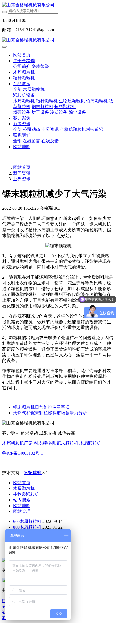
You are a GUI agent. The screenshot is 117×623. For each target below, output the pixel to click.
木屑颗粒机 (90, 443)
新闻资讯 (21, 173)
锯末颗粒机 (67, 443)
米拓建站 (33, 472)
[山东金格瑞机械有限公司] (58, 5)
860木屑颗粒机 (27, 527)
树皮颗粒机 (45, 443)
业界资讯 (21, 178)
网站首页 (21, 55)
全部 (17, 89)
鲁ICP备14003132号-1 (22, 453)
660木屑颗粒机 (27, 521)
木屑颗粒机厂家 (17, 443)
